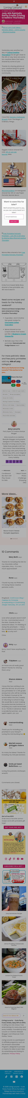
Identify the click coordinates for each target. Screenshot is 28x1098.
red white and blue (9, 416)
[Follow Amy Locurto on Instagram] (14, 461)
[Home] (2, 11)
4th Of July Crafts (18, 391)
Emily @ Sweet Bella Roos (15, 765)
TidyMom (13, 660)
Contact (8, 1073)
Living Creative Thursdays (11, 401)
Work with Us (18, 1071)
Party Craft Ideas (8, 405)
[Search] (23, 1015)
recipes (17, 412)
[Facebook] (21, 1076)
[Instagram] (16, 1076)
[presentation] (14, 512)
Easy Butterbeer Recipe (14, 913)
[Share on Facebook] (18, 381)
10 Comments (17, 23)
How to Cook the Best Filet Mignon (14, 1008)
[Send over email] (13, 385)
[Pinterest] (11, 1076)
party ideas (20, 405)
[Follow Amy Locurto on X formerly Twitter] (10, 461)
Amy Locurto (10, 21)
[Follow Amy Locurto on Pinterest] (20, 461)
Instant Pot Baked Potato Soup (14, 976)
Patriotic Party (8, 412)
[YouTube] (14, 1082)
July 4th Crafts (8, 398)
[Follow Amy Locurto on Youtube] (17, 461)
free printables (15, 394)
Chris (11, 613)
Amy (11, 644)
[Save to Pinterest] (13, 381)
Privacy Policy (14, 1053)
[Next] (24, 517)
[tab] (12, 538)
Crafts (5, 394)
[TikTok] (6, 1076)
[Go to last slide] (4, 517)
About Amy (8, 1071)
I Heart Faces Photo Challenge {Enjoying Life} (21, 477)
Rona (11, 578)
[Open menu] (26, 6)
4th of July (15, 361)
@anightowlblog (8, 191)
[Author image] (3, 21)
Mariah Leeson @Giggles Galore (16, 744)
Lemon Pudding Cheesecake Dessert (14, 944)
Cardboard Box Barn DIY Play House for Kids (7, 475)
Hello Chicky (20, 1093)
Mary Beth (13, 557)
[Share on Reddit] (18, 385)
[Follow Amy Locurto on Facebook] (7, 461)
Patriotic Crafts (8, 409)
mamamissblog (16, 722)
